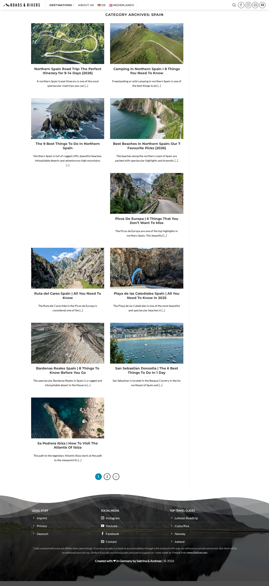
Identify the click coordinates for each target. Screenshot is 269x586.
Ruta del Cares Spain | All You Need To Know (67, 296)
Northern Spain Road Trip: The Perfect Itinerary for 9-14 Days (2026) (67, 71)
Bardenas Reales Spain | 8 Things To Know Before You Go (67, 370)
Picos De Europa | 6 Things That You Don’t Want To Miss (146, 221)
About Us (86, 5)
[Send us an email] (255, 5)
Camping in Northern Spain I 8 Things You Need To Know (146, 71)
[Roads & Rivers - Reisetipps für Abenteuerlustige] (21, 5)
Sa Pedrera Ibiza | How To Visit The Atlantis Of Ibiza (67, 445)
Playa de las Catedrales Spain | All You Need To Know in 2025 (146, 296)
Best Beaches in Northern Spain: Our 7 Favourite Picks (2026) (146, 146)
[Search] (234, 5)
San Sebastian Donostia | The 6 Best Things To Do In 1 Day (146, 370)
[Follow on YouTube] (262, 5)
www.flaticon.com (197, 552)
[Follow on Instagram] (248, 5)
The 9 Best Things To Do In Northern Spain (68, 146)
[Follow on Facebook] (241, 5)
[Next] (116, 476)
